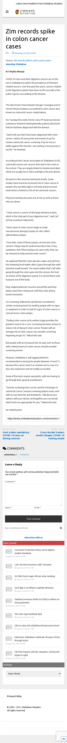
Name (8, 507)
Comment (10, 481)
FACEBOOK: (24, 455)
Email (37, 507)
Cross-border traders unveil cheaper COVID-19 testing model (50, 435)
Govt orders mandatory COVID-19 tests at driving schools (16, 435)
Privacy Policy (14, 696)
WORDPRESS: (10, 455)
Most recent (10, 543)
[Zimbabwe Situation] (25, 15)
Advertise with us (33, 537)
